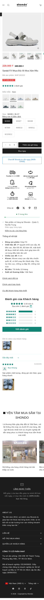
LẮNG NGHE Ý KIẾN (22, 489)
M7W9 (7, 128)
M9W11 (32, 128)
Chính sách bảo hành (11, 284)
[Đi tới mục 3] (22, 56)
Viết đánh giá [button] (22, 329)
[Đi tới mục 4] (30, 56)
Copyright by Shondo (25, 594)
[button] (8, 86)
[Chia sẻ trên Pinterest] (29, 208)
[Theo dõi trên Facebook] (13, 589)
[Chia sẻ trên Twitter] (23, 208)
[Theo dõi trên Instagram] (19, 589)
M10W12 (8, 134)
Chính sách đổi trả (10, 278)
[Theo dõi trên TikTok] (31, 589)
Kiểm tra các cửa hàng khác (16, 231)
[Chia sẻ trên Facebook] (17, 208)
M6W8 (30, 121)
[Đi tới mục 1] (6, 56)
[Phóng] (38, 48)
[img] (7, 364)
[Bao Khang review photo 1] (8, 384)
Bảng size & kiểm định (11, 117)
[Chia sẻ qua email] (35, 208)
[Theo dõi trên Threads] (25, 589)
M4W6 (7, 121)
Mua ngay (22, 151)
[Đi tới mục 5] (38, 56)
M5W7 (18, 121)
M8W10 (19, 128)
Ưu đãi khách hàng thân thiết (14, 291)
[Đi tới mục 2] (14, 56)
